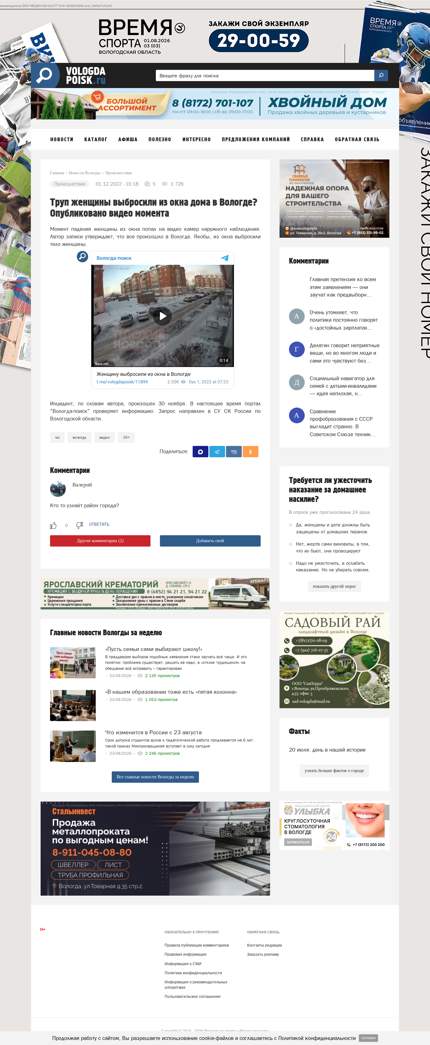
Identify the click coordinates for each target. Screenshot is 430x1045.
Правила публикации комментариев (197, 945)
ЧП (57, 437)
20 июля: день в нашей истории (327, 750)
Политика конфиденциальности (193, 973)
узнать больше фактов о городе (334, 770)
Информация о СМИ (183, 964)
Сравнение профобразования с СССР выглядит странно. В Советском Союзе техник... (343, 422)
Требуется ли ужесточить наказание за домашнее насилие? (330, 490)
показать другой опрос (334, 586)
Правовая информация (186, 954)
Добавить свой (210, 540)
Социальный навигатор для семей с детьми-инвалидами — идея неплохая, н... (343, 386)
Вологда (79, 437)
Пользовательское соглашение (193, 996)
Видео (104, 437)
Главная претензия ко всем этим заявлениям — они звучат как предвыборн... (343, 287)
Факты (299, 731)
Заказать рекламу (263, 954)
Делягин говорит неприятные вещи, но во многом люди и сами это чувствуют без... (345, 353)
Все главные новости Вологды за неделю (155, 777)
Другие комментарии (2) (100, 540)
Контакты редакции (264, 945)
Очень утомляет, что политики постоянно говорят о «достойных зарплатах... (344, 320)
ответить (99, 524)
